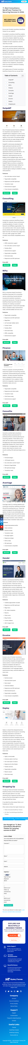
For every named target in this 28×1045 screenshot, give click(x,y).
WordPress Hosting (14, 1032)
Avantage (11, 93)
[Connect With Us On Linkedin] (1, 524)
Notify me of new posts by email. (7, 900)
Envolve (11, 98)
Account (14, 998)
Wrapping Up (12, 104)
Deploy (10, 101)
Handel (10, 96)
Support (14, 1013)
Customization (14, 1015)
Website (6, 866)
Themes (14, 1027)
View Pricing (14, 940)
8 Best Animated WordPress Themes (13, 809)
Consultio (11, 90)
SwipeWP (11, 80)
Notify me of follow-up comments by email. (7, 890)
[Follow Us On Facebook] (1, 519)
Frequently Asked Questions (14, 1018)
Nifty (10, 85)
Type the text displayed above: (7, 878)
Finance (11, 88)
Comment (6, 843)
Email (5, 861)
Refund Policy (14, 1006)
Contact (14, 1020)
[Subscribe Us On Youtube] (1, 526)
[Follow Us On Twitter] (1, 521)
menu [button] (24, 1)
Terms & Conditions (14, 1001)
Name (5, 856)
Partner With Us (14, 1035)
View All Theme (13, 935)
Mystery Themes (19, 1040)
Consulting (11, 82)
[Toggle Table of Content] (21, 76)
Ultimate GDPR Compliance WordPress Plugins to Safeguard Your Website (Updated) (13, 818)
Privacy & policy (14, 1003)
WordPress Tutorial (14, 1030)
